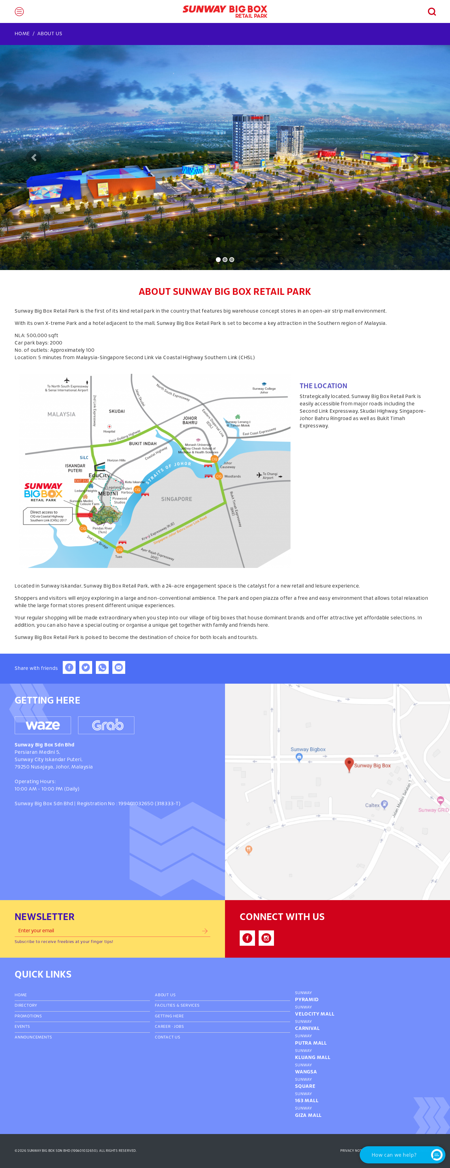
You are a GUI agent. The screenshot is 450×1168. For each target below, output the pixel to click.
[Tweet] (85, 672)
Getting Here (169, 1016)
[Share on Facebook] (69, 672)
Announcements (33, 1037)
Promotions (28, 1016)
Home (22, 34)
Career (163, 1027)
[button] (428, 11)
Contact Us (167, 1037)
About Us (165, 995)
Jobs (179, 1027)
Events (22, 1027)
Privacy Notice (353, 1150)
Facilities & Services (177, 1006)
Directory (26, 1006)
